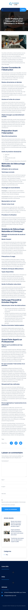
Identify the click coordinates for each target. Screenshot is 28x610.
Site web (4, 493)
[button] (13, 572)
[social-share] (11, 443)
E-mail (3, 487)
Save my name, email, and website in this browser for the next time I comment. (14, 503)
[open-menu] (2, 10)
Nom (3, 480)
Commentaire (5, 461)
